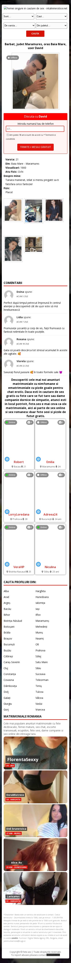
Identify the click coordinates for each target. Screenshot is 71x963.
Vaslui (39, 703)
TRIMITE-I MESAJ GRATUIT (35, 147)
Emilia (50, 462)
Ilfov (38, 614)
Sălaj (38, 656)
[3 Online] (50, 561)
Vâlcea (39, 698)
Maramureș (42, 620)
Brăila (7, 632)
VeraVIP (18, 567)
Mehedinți (41, 626)
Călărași (8, 656)
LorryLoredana (19, 514)
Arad (6, 597)
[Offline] (35, 53)
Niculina (50, 567)
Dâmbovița (10, 686)
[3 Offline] (50, 509)
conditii (15, 938)
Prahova (40, 650)
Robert (19, 462)
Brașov (8, 638)
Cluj (6, 668)
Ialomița (40, 603)
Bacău (7, 609)
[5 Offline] (50, 456)
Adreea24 (50, 514)
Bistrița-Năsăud (13, 620)
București (9, 644)
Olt (37, 644)
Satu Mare (42, 662)
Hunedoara (42, 597)
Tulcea (39, 692)
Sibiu (38, 668)
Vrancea (40, 709)
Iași (38, 609)
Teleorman (42, 680)
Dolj (6, 692)
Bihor (7, 614)
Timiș (39, 686)
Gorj (6, 709)
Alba (6, 591)
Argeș (7, 603)
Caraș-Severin (12, 662)
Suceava (40, 674)
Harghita (41, 591)
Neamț (40, 638)
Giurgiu (8, 703)
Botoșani (9, 626)
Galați (7, 698)
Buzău (7, 650)
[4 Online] (19, 456)
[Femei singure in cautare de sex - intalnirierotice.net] (35, 8)
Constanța (10, 674)
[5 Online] (19, 509)
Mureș (39, 632)
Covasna (9, 680)
